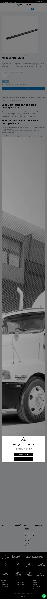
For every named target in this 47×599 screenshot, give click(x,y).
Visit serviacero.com (24, 459)
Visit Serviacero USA (23, 454)
